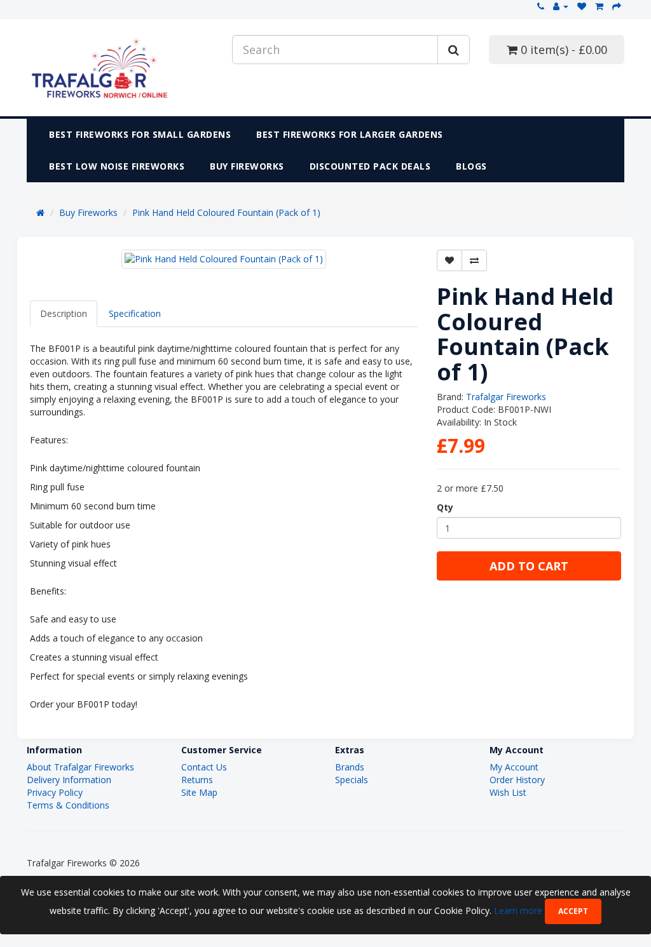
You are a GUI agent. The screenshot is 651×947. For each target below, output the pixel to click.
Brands (349, 767)
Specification (135, 313)
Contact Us (204, 767)
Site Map (199, 792)
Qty (445, 507)
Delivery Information (69, 780)
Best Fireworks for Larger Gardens (349, 134)
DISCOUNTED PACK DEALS (370, 166)
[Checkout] (616, 6)
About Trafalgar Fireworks (80, 767)
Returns (197, 780)
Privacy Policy (55, 792)
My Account (514, 767)
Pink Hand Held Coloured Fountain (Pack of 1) (226, 212)
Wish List (508, 792)
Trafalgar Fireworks (506, 397)
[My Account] (560, 6)
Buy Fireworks (247, 166)
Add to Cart (529, 566)
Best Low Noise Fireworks (116, 166)
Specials (351, 780)
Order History (517, 780)
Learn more (519, 910)
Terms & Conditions (68, 805)
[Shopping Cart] (599, 6)
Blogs (471, 166)
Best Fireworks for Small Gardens (140, 134)
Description (63, 313)
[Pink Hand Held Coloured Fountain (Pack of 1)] (223, 259)
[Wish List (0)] (581, 6)
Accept (573, 911)
